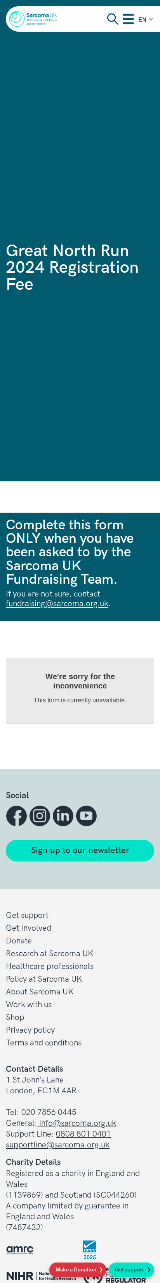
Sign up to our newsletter (80, 850)
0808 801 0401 (83, 1134)
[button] (17, 816)
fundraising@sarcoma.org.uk (57, 603)
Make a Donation (76, 1269)
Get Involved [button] (28, 928)
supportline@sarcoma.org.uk (58, 1145)
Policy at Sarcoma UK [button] (44, 979)
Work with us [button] (29, 1004)
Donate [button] (19, 941)
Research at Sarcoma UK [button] (50, 953)
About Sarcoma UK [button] (40, 992)
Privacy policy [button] (30, 1030)
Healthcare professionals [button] (50, 966)
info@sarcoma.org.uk (76, 1123)
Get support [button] (27, 915)
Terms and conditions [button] (44, 1043)
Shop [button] (15, 1017)
